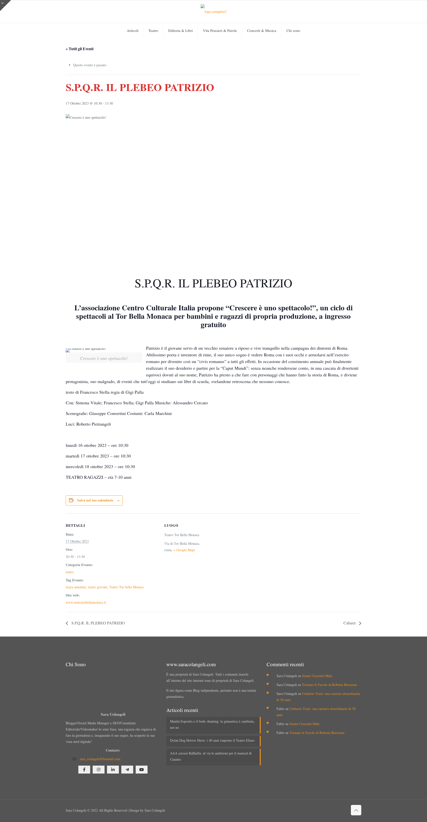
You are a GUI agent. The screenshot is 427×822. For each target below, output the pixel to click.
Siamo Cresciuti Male (317, 675)
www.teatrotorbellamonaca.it (86, 602)
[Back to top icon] (356, 810)
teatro (70, 572)
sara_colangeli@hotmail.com (100, 758)
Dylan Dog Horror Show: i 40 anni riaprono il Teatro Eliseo (212, 740)
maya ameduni (76, 587)
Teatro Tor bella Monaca (126, 587)
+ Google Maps (184, 550)
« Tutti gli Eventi (79, 48)
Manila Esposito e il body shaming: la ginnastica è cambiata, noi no (212, 724)
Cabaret (350, 622)
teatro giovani (97, 587)
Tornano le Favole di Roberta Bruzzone (329, 684)
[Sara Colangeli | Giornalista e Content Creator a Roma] (214, 11)
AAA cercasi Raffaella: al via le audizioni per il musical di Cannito (211, 756)
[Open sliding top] (5, 5)
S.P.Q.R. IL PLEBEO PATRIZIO (97, 622)
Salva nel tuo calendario (95, 500)
